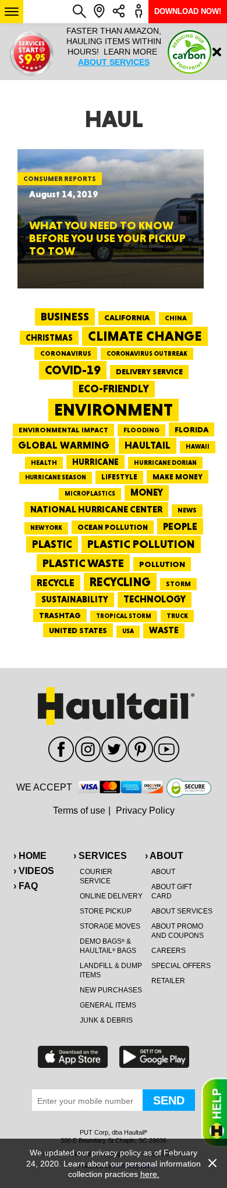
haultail (148, 445)
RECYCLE (56, 582)
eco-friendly (114, 388)
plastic (52, 544)
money (146, 492)
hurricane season (55, 477)
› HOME (30, 856)
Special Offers (181, 966)
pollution (162, 564)
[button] (11, 11)
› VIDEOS (33, 871)
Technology (154, 599)
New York (46, 528)
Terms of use (79, 810)
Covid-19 (73, 370)
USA (128, 631)
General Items (108, 1005)
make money (177, 476)
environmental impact (63, 430)
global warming (63, 445)
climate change (145, 336)
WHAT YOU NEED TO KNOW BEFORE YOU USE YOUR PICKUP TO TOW (107, 238)
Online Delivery (111, 896)
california (127, 317)
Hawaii (198, 446)
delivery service (149, 371)
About (163, 872)
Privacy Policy (145, 810)
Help (214, 1112)
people (180, 526)
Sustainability (74, 599)
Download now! (187, 11)
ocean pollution (112, 527)
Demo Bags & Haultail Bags (108, 946)
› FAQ (25, 886)
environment (113, 410)
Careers (168, 951)
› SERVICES (100, 856)
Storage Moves (110, 926)
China (176, 318)
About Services (181, 911)
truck (177, 616)
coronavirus (65, 353)
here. (149, 1174)
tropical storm (123, 616)
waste (164, 630)
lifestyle (119, 476)
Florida (191, 429)
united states (78, 630)
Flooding (141, 430)
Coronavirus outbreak (147, 354)
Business (65, 316)
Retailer (168, 981)
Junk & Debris (106, 1020)
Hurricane (95, 462)
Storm (178, 584)
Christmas (49, 337)
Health (44, 462)
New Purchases (111, 990)
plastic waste (83, 563)
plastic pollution (141, 544)
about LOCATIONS (150, 72)
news (187, 510)
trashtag (60, 615)
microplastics (90, 493)
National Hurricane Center (96, 509)
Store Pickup (106, 911)
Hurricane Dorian (165, 463)
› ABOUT (164, 856)
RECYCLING (120, 582)
